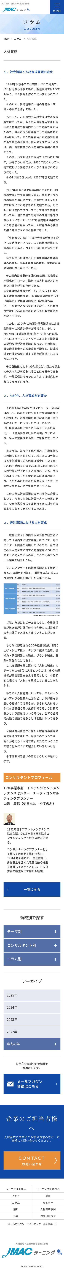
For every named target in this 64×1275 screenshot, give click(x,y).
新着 (15, 1216)
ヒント (16, 1196)
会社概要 (48, 1224)
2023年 (12, 1019)
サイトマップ (33, 1224)
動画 (48, 1196)
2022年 (12, 1031)
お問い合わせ (32, 1160)
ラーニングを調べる (47, 1189)
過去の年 (13, 1044)
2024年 (12, 1007)
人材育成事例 (48, 1209)
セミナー (48, 1202)
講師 (15, 1209)
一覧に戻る (32, 889)
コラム (16, 1202)
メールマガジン (16, 1224)
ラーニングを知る (16, 1189)
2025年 (12, 995)
